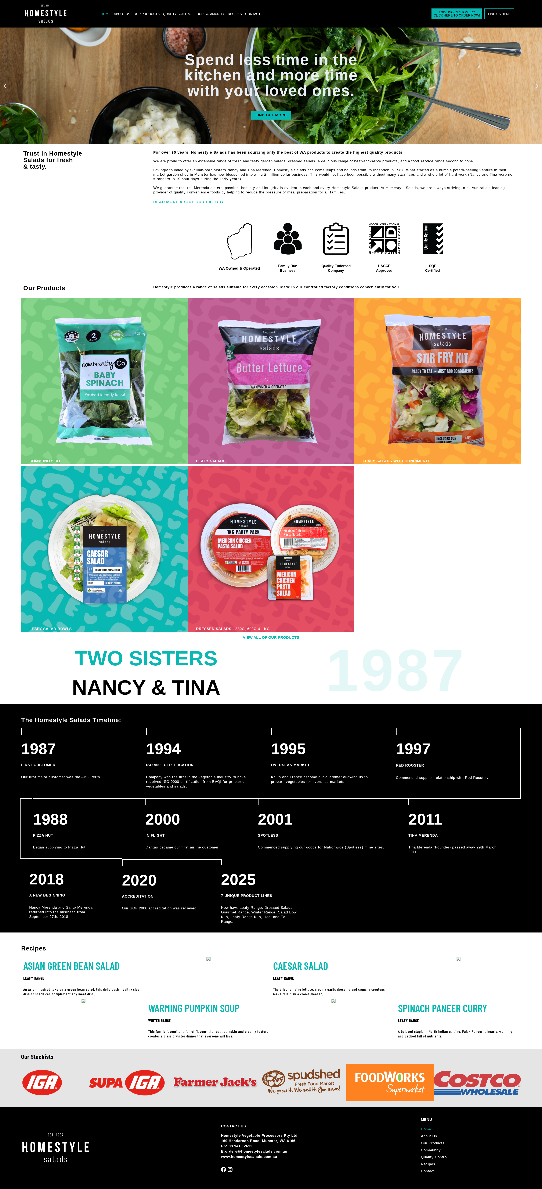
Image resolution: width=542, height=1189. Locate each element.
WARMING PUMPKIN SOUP (193, 1007)
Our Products (147, 14)
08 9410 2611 (240, 1146)
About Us (122, 14)
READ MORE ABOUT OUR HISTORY (188, 202)
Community (431, 1150)
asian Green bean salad (71, 965)
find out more (271, 115)
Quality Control (178, 14)
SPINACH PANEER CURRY (442, 1007)
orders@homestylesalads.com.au (256, 1151)
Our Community (210, 14)
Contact (252, 14)
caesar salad (300, 965)
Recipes (235, 14)
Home (106, 14)
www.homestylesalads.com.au (249, 1157)
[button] (4, 85)
